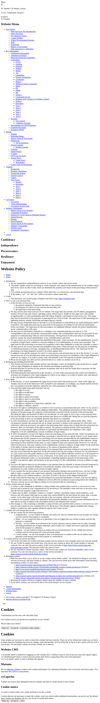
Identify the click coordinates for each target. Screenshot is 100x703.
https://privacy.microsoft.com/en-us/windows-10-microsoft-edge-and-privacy (45, 578)
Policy (8, 277)
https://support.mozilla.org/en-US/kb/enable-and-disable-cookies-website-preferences (48, 567)
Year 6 (18, 117)
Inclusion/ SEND (17, 130)
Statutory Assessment (19, 226)
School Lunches (17, 145)
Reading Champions (18, 171)
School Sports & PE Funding (22, 224)
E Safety (14, 154)
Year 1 (18, 106)
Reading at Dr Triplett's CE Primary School (32, 99)
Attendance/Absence (19, 55)
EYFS (18, 62)
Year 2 (18, 108)
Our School (10, 29)
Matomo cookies (13, 669)
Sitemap (9, 586)
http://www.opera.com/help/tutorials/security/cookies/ (36, 569)
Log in (8, 234)
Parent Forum (16, 152)
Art (17, 73)
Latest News (20, 160)
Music (18, 86)
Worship (14, 119)
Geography (20, 79)
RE (17, 93)
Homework (15, 141)
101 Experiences (22, 143)
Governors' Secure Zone (20, 206)
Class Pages (15, 180)
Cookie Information (13, 589)
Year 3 (18, 110)
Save (22, 701)
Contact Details (17, 38)
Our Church (20, 121)
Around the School (18, 173)
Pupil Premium (16, 221)
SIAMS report (16, 228)
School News (16, 158)
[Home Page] (2, 4)
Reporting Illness (17, 136)
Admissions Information (20, 53)
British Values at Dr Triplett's (22, 210)
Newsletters (20, 162)
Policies (14, 219)
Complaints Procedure (19, 213)
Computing (20, 75)
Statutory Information (14, 208)
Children (9, 167)
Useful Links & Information (21, 165)
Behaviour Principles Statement (23, 58)
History (18, 82)
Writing (18, 69)
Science (19, 95)
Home (8, 275)
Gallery (13, 178)
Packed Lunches (22, 147)
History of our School (19, 47)
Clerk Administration (19, 204)
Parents (8, 132)
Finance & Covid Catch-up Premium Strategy (28, 215)
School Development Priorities (22, 40)
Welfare (14, 134)
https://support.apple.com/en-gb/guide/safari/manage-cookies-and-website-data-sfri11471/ (50, 576)
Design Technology (23, 77)
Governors (10, 200)
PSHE (18, 90)
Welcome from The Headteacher (23, 31)
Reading (19, 66)
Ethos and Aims (17, 34)
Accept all (14, 628)
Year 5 (18, 114)
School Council (17, 176)
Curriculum (15, 60)
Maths (18, 71)
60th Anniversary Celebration (22, 49)
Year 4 (18, 112)
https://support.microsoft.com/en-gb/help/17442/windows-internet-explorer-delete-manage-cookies (53, 571)
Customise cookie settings (29, 628)
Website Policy (11, 591)
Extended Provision (18, 128)
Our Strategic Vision (18, 36)
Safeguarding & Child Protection (23, 125)
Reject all (5, 628)
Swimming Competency (20, 230)
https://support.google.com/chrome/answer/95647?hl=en (37, 565)
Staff (12, 42)
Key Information (12, 51)
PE (17, 88)
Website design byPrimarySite (18, 599)
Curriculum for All (23, 97)
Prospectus (15, 45)
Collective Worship (23, 123)
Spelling (19, 64)
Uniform (14, 149)
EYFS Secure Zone (18, 156)
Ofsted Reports (16, 217)
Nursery (19, 101)
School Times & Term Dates (22, 138)
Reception (19, 103)
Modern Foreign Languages (26, 84)
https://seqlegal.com (66, 299)
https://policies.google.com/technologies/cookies (29, 554)
